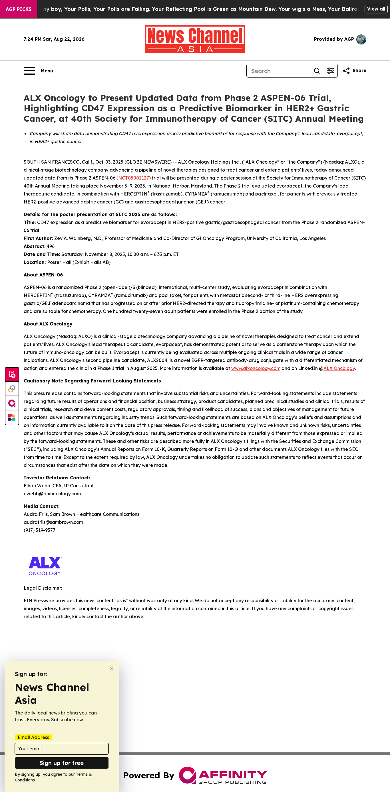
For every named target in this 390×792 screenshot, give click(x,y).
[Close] (111, 668)
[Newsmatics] (12, 417)
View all (376, 9)
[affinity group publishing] (12, 403)
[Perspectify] (12, 389)
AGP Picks (18, 9)
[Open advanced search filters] (330, 70)
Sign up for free (62, 762)
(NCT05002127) (133, 178)
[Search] (317, 70)
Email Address (33, 737)
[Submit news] (12, 375)
